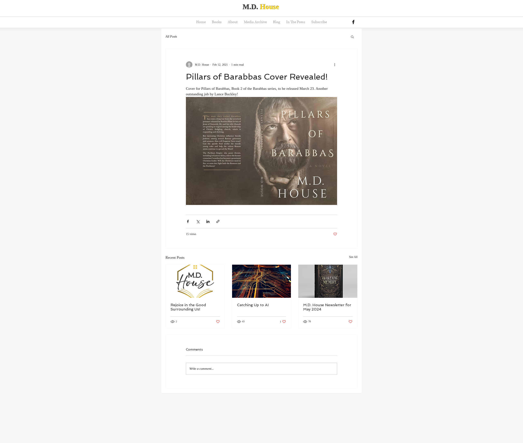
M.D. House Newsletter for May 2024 (327, 307)
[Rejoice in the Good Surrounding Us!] (195, 281)
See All (353, 257)
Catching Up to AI (253, 305)
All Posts (171, 36)
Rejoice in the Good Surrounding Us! (188, 307)
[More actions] (334, 64)
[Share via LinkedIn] (208, 221)
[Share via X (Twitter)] (198, 221)
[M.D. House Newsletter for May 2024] (327, 281)
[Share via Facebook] (188, 221)
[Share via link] (218, 221)
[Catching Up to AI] (261, 281)
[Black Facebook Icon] (353, 22)
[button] (352, 36)
